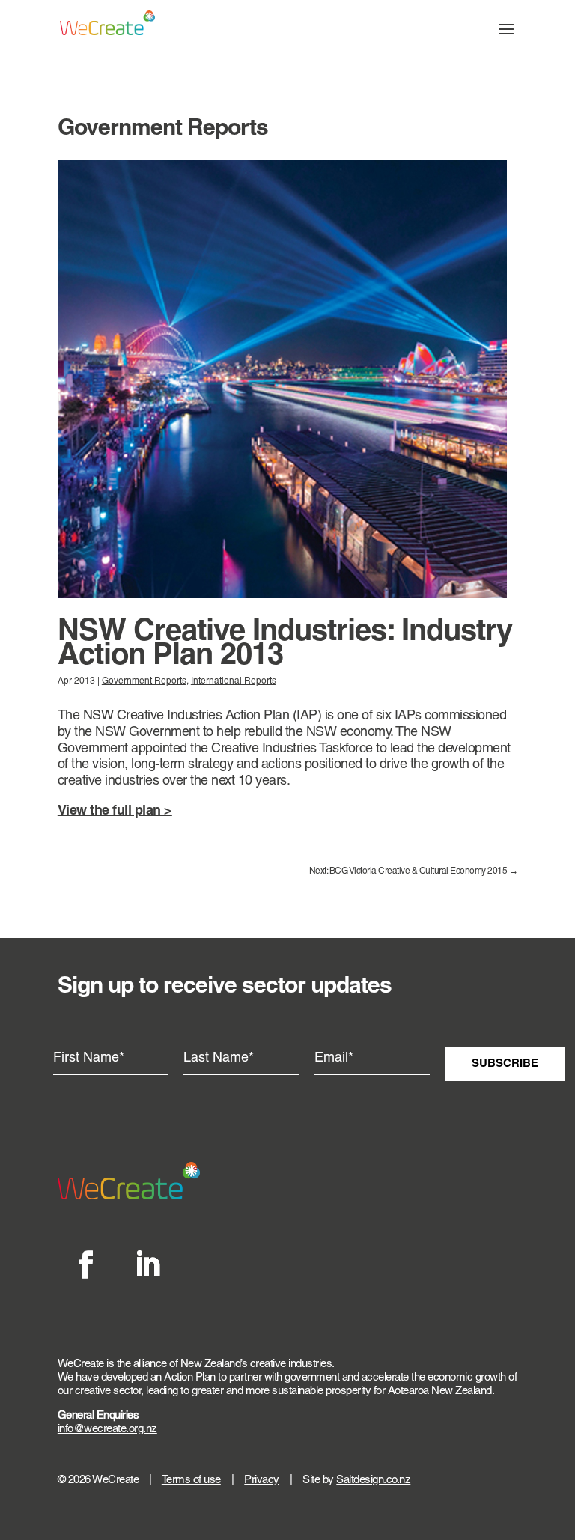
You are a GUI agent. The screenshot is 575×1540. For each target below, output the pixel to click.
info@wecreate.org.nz (107, 1429)
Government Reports (144, 681)
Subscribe (505, 1064)
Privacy (261, 1480)
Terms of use (191, 1480)
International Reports (233, 681)
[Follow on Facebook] (85, 1264)
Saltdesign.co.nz (373, 1480)
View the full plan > (115, 811)
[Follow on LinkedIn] (146, 1264)
